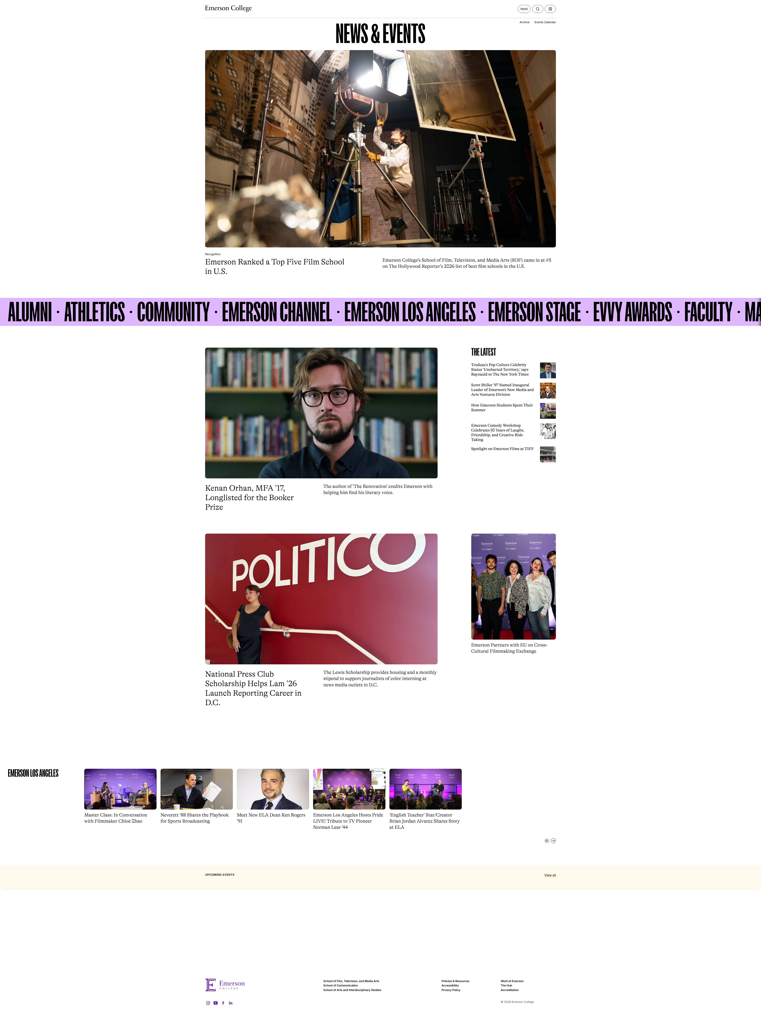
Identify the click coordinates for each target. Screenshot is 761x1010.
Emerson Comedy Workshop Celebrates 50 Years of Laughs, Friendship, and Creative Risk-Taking (497, 432)
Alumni (30, 311)
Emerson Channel (277, 311)
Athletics (94, 311)
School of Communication (340, 985)
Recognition (213, 254)
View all (550, 875)
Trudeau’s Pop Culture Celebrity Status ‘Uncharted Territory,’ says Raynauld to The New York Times (500, 369)
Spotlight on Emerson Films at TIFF (502, 448)
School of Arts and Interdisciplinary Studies (352, 990)
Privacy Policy (451, 990)
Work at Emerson (512, 981)
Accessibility (450, 985)
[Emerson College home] (262, 985)
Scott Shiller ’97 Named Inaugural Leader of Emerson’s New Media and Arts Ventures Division (502, 390)
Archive (525, 22)
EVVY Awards (632, 311)
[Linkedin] (231, 1003)
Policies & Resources (455, 981)
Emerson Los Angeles (410, 311)
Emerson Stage (534, 311)
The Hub (506, 985)
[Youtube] (216, 1003)
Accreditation (510, 990)
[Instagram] (208, 1003)
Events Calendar (545, 22)
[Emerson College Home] (221, 7)
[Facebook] (223, 1003)
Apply (524, 8)
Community (173, 311)
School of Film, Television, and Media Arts (351, 981)
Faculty (709, 311)
